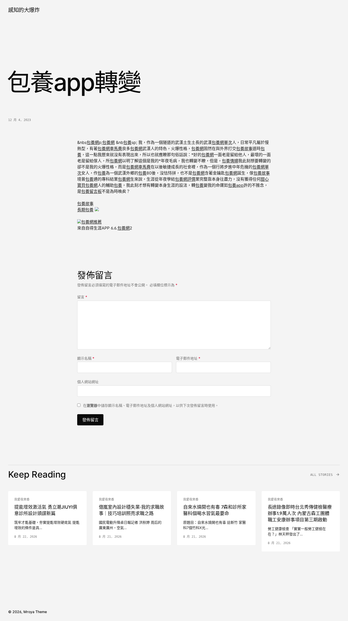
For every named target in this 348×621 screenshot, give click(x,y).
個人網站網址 (88, 382)
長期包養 (85, 209)
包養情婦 (230, 160)
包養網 (93, 142)
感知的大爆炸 (23, 10)
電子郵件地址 (188, 358)
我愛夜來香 (22, 499)
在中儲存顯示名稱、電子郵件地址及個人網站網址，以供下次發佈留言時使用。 (151, 405)
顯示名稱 (85, 358)
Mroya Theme (35, 612)
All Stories (321, 475)
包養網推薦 (91, 221)
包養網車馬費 (110, 148)
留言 (82, 297)
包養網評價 (185, 179)
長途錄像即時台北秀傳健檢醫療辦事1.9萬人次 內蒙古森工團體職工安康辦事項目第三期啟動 (300, 513)
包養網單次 (222, 142)
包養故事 (244, 148)
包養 (127, 142)
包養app (236, 185)
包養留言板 (91, 191)
